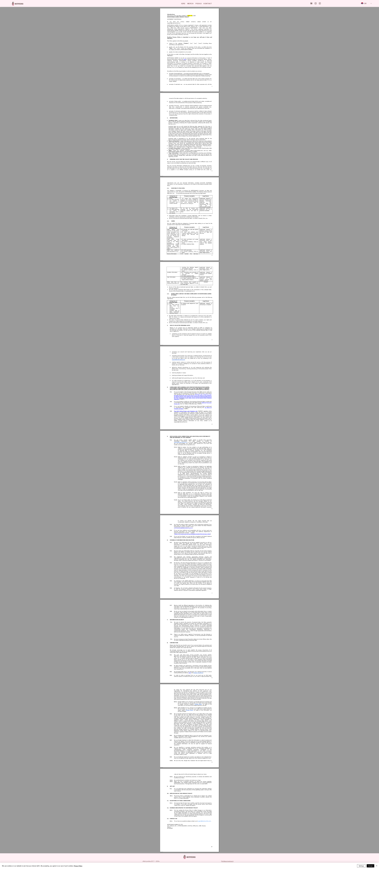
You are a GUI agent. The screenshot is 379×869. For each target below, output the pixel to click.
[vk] (311, 3)
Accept (370, 866)
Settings (361, 866)
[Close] (376, 865)
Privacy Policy (78, 866)
